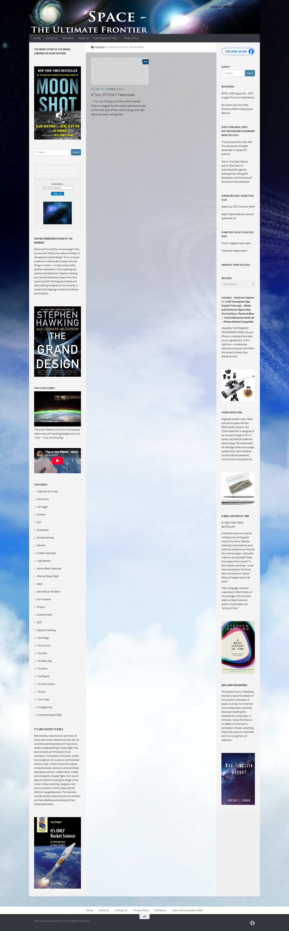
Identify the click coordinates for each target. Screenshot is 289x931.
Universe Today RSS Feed (235, 264)
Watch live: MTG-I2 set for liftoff (238, 206)
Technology (98, 89)
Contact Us (51, 38)
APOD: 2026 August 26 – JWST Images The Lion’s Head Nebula (237, 95)
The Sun (41, 691)
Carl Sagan (42, 506)
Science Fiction (44, 614)
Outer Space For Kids (104, 38)
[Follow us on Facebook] (252, 923)
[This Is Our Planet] (57, 425)
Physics (41, 607)
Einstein (41, 514)
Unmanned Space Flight (49, 714)
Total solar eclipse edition (234, 250)
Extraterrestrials (45, 537)
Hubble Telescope (46, 553)
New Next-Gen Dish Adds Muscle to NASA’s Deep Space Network (237, 109)
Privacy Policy (131, 38)
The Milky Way (44, 660)
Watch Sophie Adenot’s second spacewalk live (237, 216)
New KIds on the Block (48, 591)
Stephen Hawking (46, 630)
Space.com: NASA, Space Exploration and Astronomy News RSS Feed (238, 131)
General (41, 545)
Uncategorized (44, 707)
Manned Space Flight (48, 576)
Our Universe (44, 599)
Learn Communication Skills (187, 910)
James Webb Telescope (49, 568)
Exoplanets (43, 529)
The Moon (42, 668)
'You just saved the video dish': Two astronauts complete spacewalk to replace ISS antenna (237, 148)
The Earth (42, 653)
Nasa (39, 583)
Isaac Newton (44, 560)
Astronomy (43, 499)
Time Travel (43, 699)
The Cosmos (43, 645)
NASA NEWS (227, 86)
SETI (39, 622)
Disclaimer (68, 38)
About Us (83, 38)
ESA (39, 522)
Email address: (58, 184)
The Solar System (46, 684)
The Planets (43, 676)
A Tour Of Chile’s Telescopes (113, 95)
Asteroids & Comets (47, 491)
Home (37, 38)
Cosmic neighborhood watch (236, 243)
